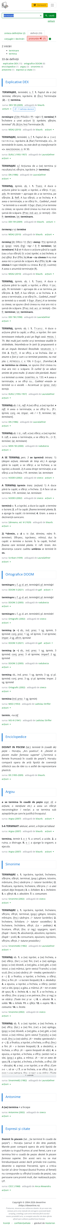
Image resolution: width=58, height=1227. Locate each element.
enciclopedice (9, 66)
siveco (40, 477)
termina (13, 53)
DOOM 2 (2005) (15, 602)
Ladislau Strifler (43, 703)
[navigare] (52, 5)
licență (6, 1223)
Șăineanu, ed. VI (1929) (19, 522)
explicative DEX (11, 63)
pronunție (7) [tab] (37, 38)
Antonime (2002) (16, 1112)
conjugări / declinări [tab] (14, 38)
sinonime (36, 66)
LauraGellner (48, 154)
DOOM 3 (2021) (15, 589)
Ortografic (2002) (16, 618)
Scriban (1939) (15, 557)
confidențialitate (22, 1223)
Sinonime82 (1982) (17, 945)
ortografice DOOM (33, 63)
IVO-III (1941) (14, 720)
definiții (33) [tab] (36, 33)
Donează (39, 5)
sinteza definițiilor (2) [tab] (14, 33)
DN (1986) (13, 174)
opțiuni (51, 21)
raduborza (43, 446)
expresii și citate (24, 69)
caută (49, 15)
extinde (29, 1075)
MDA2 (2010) (14, 129)
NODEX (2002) (15, 477)
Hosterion (50, 1223)
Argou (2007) (14, 818)
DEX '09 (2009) (16, 105)
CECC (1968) (14, 1186)
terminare (14, 50)
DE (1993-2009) (15, 775)
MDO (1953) (14, 703)
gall (40, 589)
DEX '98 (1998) (15, 317)
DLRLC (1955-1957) (17, 154)
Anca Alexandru (43, 1186)
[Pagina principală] (5, 5)
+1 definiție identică (24, 109)
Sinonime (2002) (16, 898)
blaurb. (41, 105)
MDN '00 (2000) (15, 446)
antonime (7, 69)
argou (23, 66)
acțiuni (6, 108)
